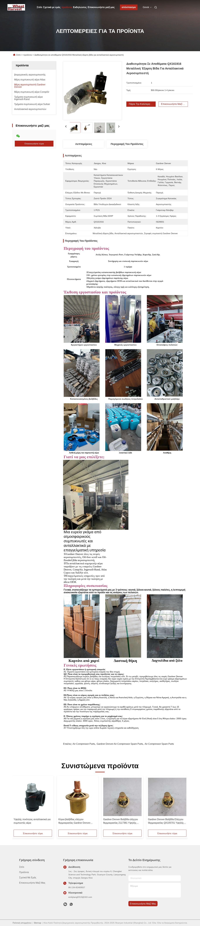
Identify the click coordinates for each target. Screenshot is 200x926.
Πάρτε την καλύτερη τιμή (142, 104)
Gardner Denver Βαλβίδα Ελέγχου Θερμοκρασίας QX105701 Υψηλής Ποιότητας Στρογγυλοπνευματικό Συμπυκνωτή (166, 821)
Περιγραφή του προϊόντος (127, 144)
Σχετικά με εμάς (51, 7)
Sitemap (37, 923)
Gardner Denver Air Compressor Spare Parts (120, 744)
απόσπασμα (129, 7)
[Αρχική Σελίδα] (16, 7)
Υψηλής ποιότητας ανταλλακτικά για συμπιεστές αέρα (32, 821)
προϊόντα (66, 7)
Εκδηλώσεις (80, 7)
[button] (17, 803)
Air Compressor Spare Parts (159, 744)
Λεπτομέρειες (83, 144)
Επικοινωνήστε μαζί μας (101, 7)
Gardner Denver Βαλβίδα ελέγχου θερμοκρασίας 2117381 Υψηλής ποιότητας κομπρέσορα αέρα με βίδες (120, 821)
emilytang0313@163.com (80, 897)
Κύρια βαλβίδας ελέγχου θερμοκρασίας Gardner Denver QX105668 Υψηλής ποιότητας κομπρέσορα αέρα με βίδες (74, 821)
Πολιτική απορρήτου (22, 923)
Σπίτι (39, 7)
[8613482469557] (71, 905)
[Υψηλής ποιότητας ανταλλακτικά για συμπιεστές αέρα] (33, 796)
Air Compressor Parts (84, 744)
